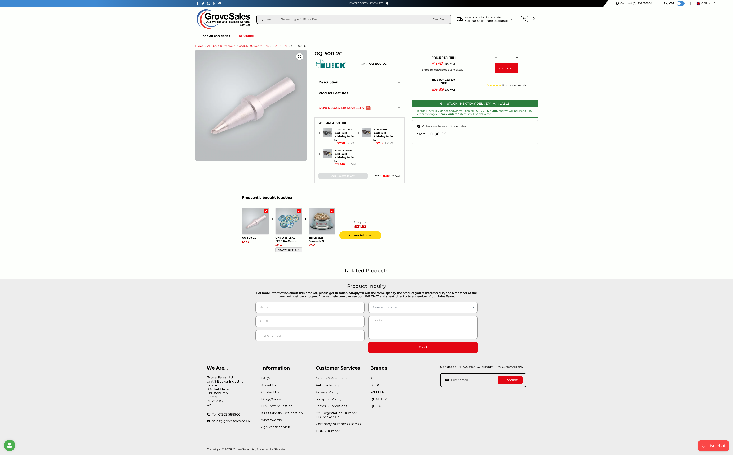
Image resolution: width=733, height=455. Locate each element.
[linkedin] (214, 3)
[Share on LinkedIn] (444, 134)
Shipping (428, 69)
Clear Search (441, 19)
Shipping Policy (328, 399)
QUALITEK (378, 399)
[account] (533, 19)
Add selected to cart (360, 235)
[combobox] (348, 19)
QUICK (375, 406)
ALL (373, 378)
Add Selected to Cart (343, 175)
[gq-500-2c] (299, 56)
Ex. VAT (669, 3)
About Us (268, 385)
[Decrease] (495, 57)
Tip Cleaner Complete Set (318, 239)
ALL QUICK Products (221, 46)
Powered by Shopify (270, 449)
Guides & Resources (331, 378)
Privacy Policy (327, 392)
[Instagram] (208, 3)
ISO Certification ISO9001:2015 (366, 3)
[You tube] (219, 3)
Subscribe (510, 380)
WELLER (377, 392)
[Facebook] (197, 3)
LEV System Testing (277, 406)
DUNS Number (328, 431)
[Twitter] (203, 3)
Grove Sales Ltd (244, 449)
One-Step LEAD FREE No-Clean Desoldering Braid (287, 239)
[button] (494, 85)
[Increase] (517, 57)
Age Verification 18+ (277, 427)
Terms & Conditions (331, 406)
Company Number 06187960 (339, 424)
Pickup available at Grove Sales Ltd (447, 126)
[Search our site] (261, 19)
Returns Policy (327, 385)
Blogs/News (271, 399)
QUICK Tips (279, 46)
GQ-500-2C (249, 237)
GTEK (374, 385)
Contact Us (270, 392)
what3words (271, 420)
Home (199, 46)
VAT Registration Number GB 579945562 (336, 415)
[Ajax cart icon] (524, 19)
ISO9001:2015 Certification (282, 413)
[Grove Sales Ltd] (224, 19)
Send (423, 347)
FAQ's (265, 378)
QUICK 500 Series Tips (254, 46)
